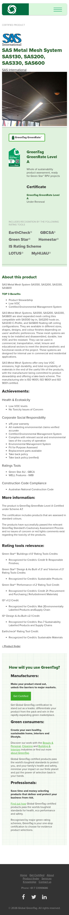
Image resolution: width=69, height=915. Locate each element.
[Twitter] (33, 897)
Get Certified (20, 696)
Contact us (45, 882)
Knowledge (29, 882)
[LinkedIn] (44, 897)
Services (46, 878)
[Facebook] (23, 897)
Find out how (18, 803)
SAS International (14, 70)
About (50, 875)
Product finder (31, 878)
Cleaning (27, 746)
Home (23, 875)
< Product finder (11, 646)
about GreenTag (20, 753)
